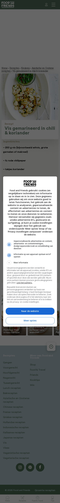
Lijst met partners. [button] (24, 282)
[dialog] (30, 251)
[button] (30, 262)
